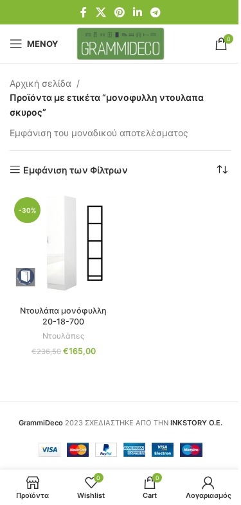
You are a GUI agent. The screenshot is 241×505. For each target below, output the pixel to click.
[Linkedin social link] (138, 12)
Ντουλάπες (63, 336)
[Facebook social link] (83, 12)
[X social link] (100, 12)
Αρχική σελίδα (40, 83)
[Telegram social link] (156, 12)
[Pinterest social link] (119, 12)
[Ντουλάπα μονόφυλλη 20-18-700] (64, 247)
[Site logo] (120, 42)
